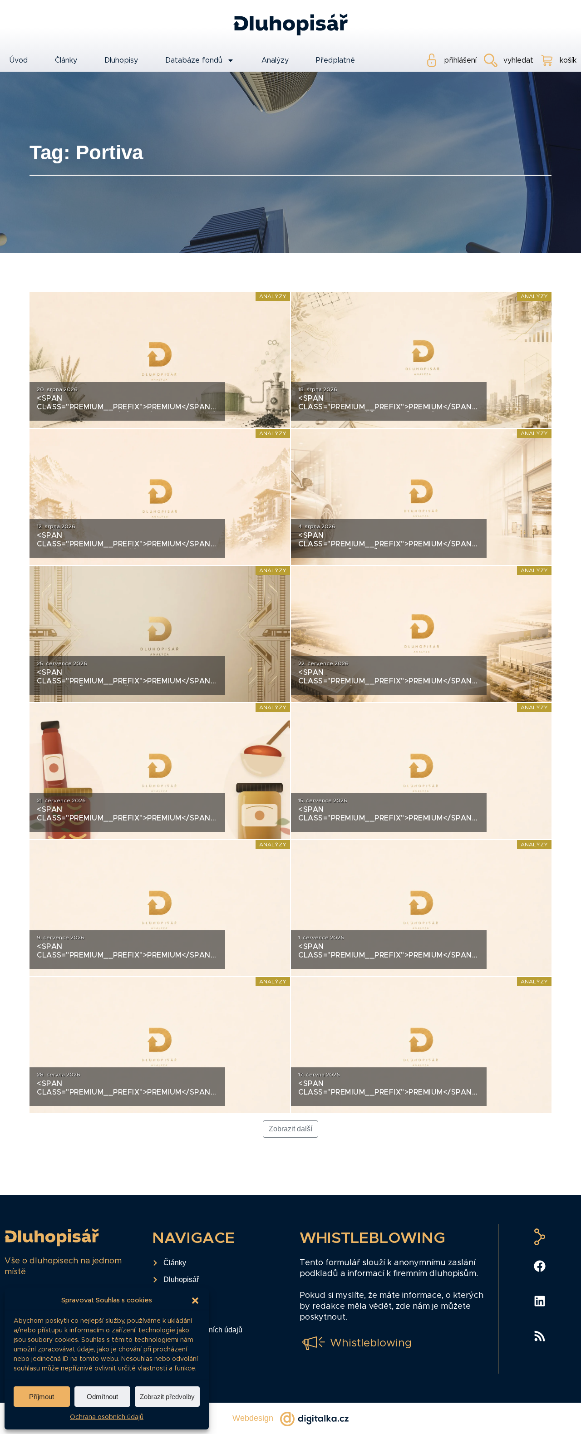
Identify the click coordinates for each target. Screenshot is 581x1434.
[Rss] (539, 1336)
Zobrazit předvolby (167, 1396)
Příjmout (41, 1396)
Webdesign (252, 1418)
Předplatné (335, 60)
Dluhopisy (121, 60)
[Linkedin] (539, 1301)
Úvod (18, 60)
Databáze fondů (193, 60)
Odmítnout (102, 1396)
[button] (195, 1300)
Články (66, 60)
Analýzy (275, 60)
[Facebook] (539, 1266)
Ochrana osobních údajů (106, 1417)
